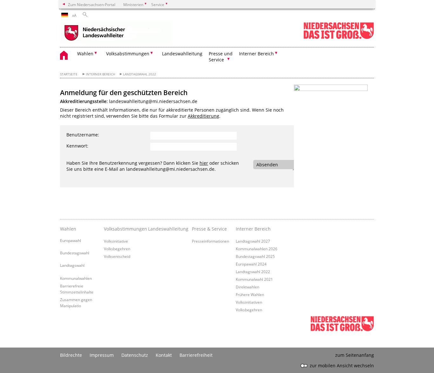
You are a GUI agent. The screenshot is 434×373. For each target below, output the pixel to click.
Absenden (267, 165)
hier (204, 163)
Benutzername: (82, 135)
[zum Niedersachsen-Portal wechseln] (338, 38)
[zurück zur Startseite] (115, 33)
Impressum (102, 355)
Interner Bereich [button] (256, 54)
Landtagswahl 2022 (139, 74)
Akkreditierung (203, 116)
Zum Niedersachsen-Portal (91, 4)
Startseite (69, 74)
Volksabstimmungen (124, 229)
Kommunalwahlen (76, 278)
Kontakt (164, 355)
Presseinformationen (210, 241)
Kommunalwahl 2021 (254, 279)
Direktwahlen (247, 286)
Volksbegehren (117, 248)
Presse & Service (209, 229)
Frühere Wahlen (250, 294)
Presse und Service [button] (221, 57)
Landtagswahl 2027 (253, 241)
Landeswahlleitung (182, 54)
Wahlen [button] (85, 54)
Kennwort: (77, 146)
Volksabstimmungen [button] (127, 54)
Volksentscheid (117, 256)
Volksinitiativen (249, 302)
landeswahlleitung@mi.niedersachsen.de (153, 101)
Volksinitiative (116, 241)
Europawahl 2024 (251, 263)
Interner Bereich (100, 74)
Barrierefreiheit (196, 355)
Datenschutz (134, 355)
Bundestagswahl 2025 (255, 256)
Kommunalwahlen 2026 (256, 248)
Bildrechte (71, 355)
